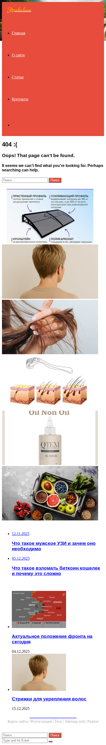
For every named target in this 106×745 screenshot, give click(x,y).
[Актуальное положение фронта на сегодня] (58, 610)
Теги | (59, 721)
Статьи (18, 77)
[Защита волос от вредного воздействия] (53, 327)
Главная (18, 33)
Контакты (20, 99)
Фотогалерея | (42, 721)
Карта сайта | (19, 721)
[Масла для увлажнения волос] (53, 438)
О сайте (18, 55)
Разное (93, 721)
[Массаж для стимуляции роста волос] (53, 383)
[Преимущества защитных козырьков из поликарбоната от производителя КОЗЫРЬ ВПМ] (53, 216)
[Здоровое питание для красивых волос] (53, 493)
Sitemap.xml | (76, 721)
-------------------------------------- (53, 717)
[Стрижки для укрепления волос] (53, 272)
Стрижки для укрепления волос (49, 698)
